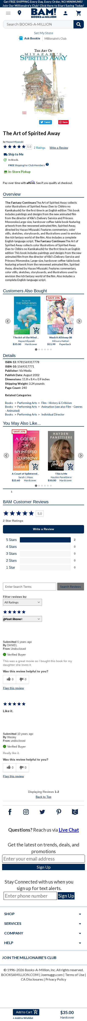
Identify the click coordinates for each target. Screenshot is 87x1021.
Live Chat (69, 830)
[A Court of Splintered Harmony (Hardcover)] (26, 451)
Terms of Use (74, 975)
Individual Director (52, 414)
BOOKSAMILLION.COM (20, 975)
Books (9, 403)
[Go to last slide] (7, 321)
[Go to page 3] (42, 349)
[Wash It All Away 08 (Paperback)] (60, 315)
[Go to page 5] (48, 349)
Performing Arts (27, 403)
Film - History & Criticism (56, 403)
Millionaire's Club (56, 38)
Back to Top (43, 796)
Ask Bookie (32, 38)
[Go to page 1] (36, 349)
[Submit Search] (78, 24)
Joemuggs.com (52, 975)
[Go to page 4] (45, 349)
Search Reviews (70, 586)
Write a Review (59, 147)
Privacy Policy (55, 979)
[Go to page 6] (51, 349)
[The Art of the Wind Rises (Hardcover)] (27, 315)
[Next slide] (79, 321)
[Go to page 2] (39, 349)
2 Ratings (39, 147)
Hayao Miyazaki (14, 141)
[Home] (43, 13)
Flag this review (13, 688)
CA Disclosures (32, 979)
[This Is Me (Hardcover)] (61, 451)
